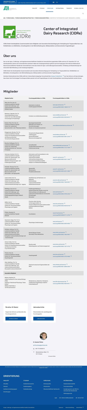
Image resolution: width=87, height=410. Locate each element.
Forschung (50, 8)
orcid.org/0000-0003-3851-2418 (61, 136)
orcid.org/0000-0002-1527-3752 (61, 246)
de (53, 2)
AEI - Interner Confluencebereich (66, 397)
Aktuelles (5, 383)
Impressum (61, 407)
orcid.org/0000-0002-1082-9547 (61, 234)
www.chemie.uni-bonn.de (59, 264)
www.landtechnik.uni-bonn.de (60, 145)
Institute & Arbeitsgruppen (10, 389)
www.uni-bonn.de (57, 192)
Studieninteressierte (28, 383)
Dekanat (5, 386)
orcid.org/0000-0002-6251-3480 (61, 171)
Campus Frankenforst (56, 76)
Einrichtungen (6, 391)
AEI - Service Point (80, 397)
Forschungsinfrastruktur (24, 18)
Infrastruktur (47, 386)
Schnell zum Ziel (79, 8)
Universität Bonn (9, 1)
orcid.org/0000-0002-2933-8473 (61, 117)
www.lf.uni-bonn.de (58, 213)
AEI (4, 18)
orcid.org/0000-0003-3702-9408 (61, 256)
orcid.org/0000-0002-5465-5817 (61, 283)
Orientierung (11, 376)
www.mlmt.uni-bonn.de (59, 232)
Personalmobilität (68, 386)
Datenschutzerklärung (70, 407)
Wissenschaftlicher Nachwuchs (52, 389)
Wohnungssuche (68, 393)
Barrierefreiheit (79, 407)
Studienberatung (27, 389)
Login (56, 397)
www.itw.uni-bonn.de (58, 203)
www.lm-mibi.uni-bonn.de (59, 180)
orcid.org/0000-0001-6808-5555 (61, 266)
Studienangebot (27, 386)
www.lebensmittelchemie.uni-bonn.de (62, 125)
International (60, 8)
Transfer (69, 8)
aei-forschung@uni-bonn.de (40, 345)
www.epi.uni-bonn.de (58, 105)
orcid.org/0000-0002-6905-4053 (61, 223)
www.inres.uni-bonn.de (59, 244)
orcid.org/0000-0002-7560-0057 (61, 182)
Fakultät (34, 8)
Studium (42, 8)
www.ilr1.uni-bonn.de (58, 157)
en (57, 2)
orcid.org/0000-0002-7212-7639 (61, 147)
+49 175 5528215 (40, 348)
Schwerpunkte (47, 383)
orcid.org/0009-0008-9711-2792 (61, 215)
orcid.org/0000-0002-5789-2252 (61, 194)
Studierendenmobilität (69, 383)
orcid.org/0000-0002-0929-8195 (61, 205)
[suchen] (82, 14)
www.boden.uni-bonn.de (59, 134)
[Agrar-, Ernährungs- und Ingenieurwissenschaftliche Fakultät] (10, 8)
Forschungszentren (42, 18)
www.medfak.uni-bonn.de (59, 115)
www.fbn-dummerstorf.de (59, 281)
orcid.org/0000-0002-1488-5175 (61, 107)
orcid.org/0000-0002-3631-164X (61, 159)
